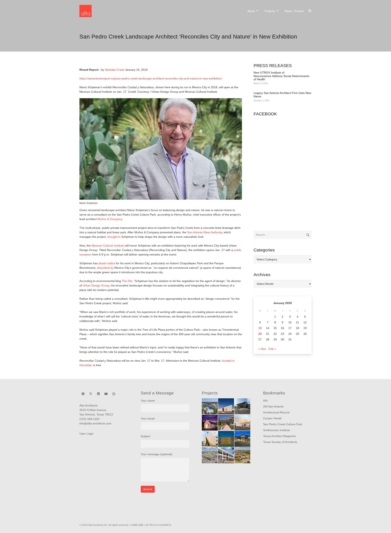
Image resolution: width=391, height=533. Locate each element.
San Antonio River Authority (204, 232)
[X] (90, 394)
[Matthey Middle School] (226, 406)
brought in (114, 236)
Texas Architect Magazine (279, 436)
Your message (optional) (156, 454)
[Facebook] (83, 394)
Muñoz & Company (110, 219)
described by (105, 267)
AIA (265, 400)
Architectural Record (276, 412)
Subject (145, 436)
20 (260, 333)
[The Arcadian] (242, 455)
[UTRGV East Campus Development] (226, 439)
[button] (257, 11)
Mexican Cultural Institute (107, 245)
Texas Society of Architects (280, 442)
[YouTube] (106, 394)
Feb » (272, 348)
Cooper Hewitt (272, 418)
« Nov (262, 348)
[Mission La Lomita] (210, 423)
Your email (147, 418)
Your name (148, 400)
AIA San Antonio (273, 406)
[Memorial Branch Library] (242, 406)
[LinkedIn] (98, 394)
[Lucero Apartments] (210, 406)
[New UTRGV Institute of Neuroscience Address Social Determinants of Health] (283, 78)
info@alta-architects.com (95, 423)
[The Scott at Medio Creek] (242, 439)
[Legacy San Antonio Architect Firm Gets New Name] (283, 97)
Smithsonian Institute (276, 430)
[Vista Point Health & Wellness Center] (242, 423)
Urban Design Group (96, 285)
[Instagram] (113, 394)
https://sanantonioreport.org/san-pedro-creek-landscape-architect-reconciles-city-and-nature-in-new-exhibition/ (150, 78)
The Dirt (127, 281)
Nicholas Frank (114, 69)
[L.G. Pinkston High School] (210, 439)
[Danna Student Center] (226, 455)
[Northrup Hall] (226, 423)
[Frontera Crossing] (210, 455)
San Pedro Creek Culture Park (282, 424)
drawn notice (107, 263)
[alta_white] (85, 11)
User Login (86, 433)
